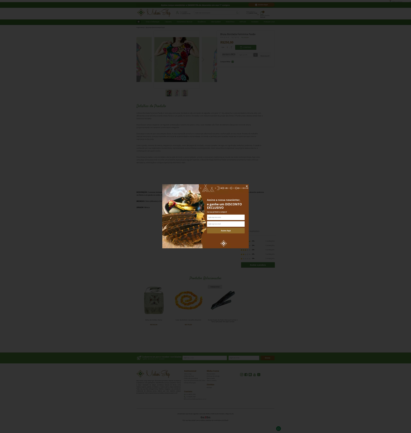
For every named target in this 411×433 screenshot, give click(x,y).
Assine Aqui (226, 230)
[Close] (247, 186)
